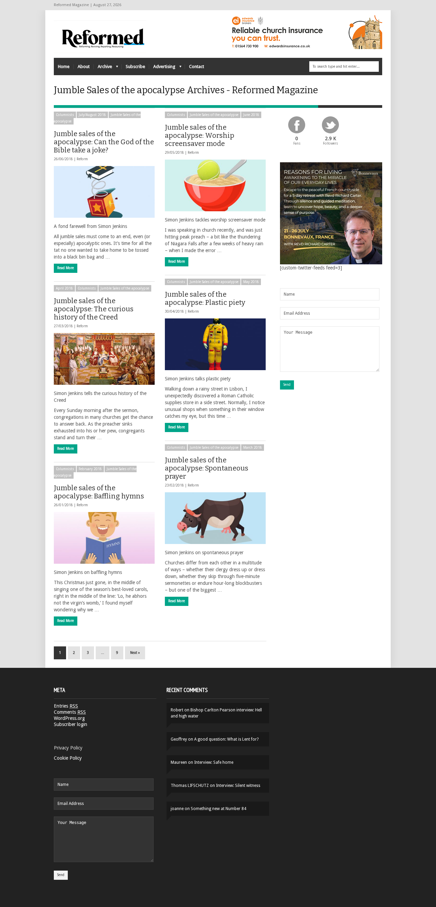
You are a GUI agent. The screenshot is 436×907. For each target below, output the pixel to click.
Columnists (65, 115)
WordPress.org (69, 718)
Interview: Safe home (213, 762)
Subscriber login (70, 724)
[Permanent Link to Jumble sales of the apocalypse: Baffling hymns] (104, 538)
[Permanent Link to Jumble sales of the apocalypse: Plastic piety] (215, 344)
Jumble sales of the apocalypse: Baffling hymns (99, 492)
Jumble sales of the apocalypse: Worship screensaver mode (199, 135)
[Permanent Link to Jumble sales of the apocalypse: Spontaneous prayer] (215, 518)
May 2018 (251, 282)
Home (63, 66)
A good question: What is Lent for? (226, 739)
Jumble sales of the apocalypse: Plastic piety (205, 298)
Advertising (162, 68)
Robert (177, 710)
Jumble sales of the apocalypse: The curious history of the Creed (94, 309)
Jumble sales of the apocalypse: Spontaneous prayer (206, 468)
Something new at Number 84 (218, 808)
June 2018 (251, 115)
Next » (135, 653)
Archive (103, 68)
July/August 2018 (92, 115)
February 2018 (90, 469)
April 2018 (64, 288)
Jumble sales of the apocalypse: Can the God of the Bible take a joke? (104, 142)
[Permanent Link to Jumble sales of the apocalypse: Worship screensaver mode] (215, 185)
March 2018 (252, 447)
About (84, 66)
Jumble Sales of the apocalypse (214, 115)
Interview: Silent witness (238, 785)
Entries (66, 706)
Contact (196, 66)
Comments (70, 712)
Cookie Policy (68, 758)
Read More (65, 268)
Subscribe (135, 66)
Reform (82, 159)
